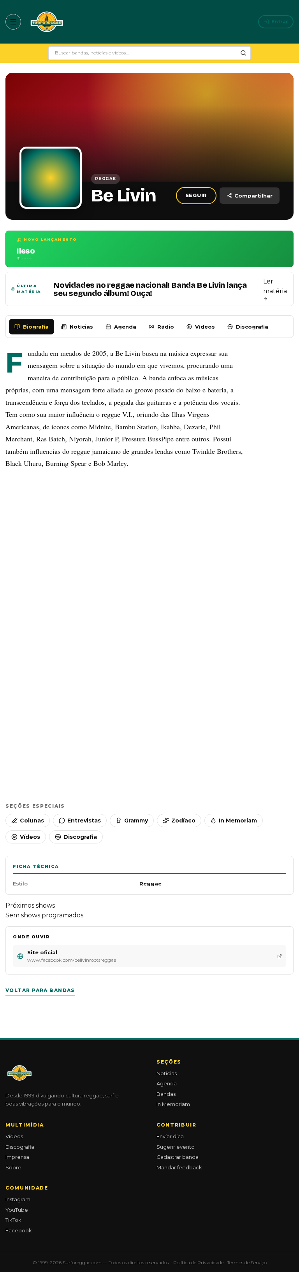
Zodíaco (183, 820)
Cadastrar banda (178, 1157)
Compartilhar (253, 195)
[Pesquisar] (243, 53)
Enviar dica (170, 1136)
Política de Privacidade (198, 1262)
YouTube (16, 1210)
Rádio (165, 327)
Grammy (136, 820)
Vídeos (205, 327)
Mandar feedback (179, 1167)
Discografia (252, 327)
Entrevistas (84, 820)
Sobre (13, 1167)
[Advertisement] (149, 553)
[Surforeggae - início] (46, 21)
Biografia (36, 327)
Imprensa (17, 1157)
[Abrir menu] (13, 22)
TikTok (13, 1220)
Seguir (196, 195)
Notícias (81, 327)
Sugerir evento (176, 1147)
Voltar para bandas (40, 990)
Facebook (18, 1230)
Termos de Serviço (247, 1262)
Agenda (125, 327)
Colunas (32, 820)
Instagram (17, 1199)
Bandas (166, 1094)
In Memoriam (238, 820)
